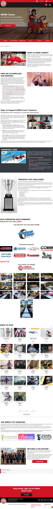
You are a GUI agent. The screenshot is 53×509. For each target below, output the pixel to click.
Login (50, 1)
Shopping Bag (33, 411)
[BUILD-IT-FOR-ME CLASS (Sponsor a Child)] (20, 332)
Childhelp (40, 60)
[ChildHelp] (26, 437)
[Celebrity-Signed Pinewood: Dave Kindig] (20, 364)
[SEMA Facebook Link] (39, 500)
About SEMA (33, 504)
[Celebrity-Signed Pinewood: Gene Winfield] (6, 396)
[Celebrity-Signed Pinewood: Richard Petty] (33, 380)
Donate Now (8, 25)
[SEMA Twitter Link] (42, 500)
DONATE (5, 40)
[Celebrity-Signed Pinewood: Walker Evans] (20, 348)
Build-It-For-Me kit (34, 159)
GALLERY (39, 40)
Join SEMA (41, 1)
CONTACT (48, 40)
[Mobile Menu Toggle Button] (46, 4)
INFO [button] (30, 40)
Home (3, 46)
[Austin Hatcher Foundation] (9, 437)
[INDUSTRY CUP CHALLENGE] (6, 332)
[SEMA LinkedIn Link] (45, 500)
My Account (20, 411)
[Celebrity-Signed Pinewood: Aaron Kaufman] (6, 364)
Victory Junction (39, 61)
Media (36, 505)
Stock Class (33, 162)
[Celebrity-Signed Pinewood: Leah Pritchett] (47, 380)
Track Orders (27, 411)
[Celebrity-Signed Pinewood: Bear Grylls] (20, 396)
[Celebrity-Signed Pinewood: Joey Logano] (47, 364)
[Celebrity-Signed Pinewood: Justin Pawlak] (20, 380)
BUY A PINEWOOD (14, 40)
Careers (39, 505)
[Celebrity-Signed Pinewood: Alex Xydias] (33, 364)
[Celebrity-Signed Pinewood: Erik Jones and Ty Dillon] (6, 348)
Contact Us (38, 504)
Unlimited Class (33, 166)
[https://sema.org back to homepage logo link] (50, 5)
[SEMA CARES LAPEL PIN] (47, 332)
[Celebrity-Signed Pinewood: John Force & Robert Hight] (33, 348)
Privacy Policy (23, 504)
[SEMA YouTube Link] (48, 500)
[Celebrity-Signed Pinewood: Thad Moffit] (6, 380)
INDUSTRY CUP (22, 40)
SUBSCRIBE (26, 494)
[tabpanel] (26, 20)
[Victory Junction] (44, 437)
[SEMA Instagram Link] (51, 500)
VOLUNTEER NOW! (40, 461)
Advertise (32, 505)
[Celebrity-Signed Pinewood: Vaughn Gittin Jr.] (47, 348)
